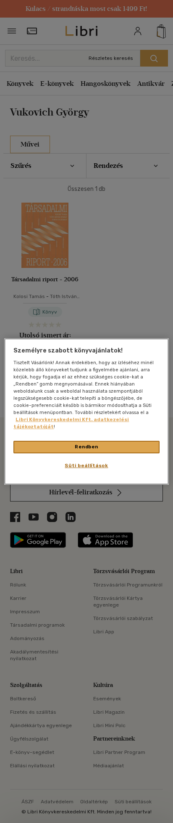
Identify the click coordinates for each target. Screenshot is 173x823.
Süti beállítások (86, 465)
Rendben (86, 447)
